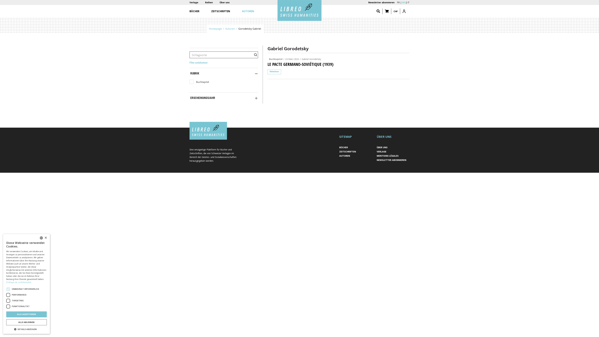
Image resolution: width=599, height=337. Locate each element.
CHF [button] (396, 11)
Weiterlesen (274, 72)
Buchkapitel (202, 82)
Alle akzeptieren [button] (26, 314)
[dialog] (26, 284)
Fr (398, 2)
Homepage (215, 28)
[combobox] (41, 237)
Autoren (230, 28)
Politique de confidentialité (18, 282)
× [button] (45, 238)
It (408, 2)
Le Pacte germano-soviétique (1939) (301, 64)
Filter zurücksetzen (199, 63)
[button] (386, 11)
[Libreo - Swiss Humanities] (299, 10)
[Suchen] (378, 11)
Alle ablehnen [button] (26, 322)
